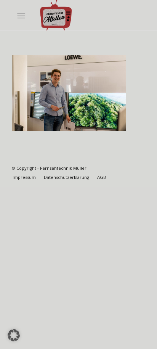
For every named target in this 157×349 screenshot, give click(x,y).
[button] (13, 335)
